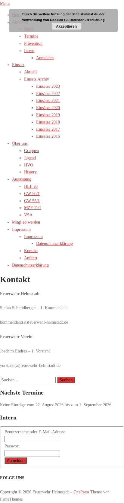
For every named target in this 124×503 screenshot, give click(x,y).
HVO (28, 165)
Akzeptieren (66, 26)
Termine (31, 36)
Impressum (21, 229)
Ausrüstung (21, 179)
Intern (29, 50)
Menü (5, 3)
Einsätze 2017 (48, 129)
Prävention (33, 43)
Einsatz (18, 64)
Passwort (12, 446)
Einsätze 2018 (48, 122)
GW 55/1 (32, 201)
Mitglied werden (26, 222)
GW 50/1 (32, 193)
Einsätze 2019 (48, 115)
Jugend (30, 158)
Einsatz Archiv (36, 79)
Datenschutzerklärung (54, 243)
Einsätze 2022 (48, 93)
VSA (28, 215)
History (30, 172)
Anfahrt (30, 258)
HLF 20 (31, 186)
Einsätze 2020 (48, 107)
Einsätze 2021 (48, 100)
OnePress (81, 492)
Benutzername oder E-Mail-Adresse (35, 432)
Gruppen (31, 150)
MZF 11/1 (32, 208)
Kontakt (31, 250)
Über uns (19, 143)
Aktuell (30, 72)
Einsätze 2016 (48, 136)
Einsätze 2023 (48, 86)
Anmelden (45, 58)
